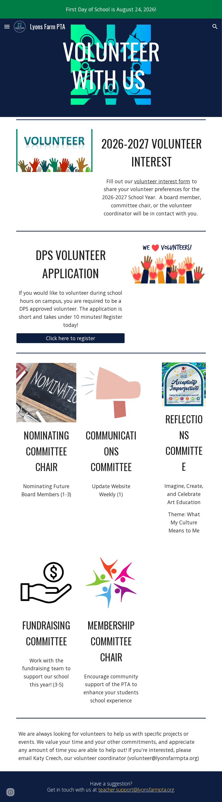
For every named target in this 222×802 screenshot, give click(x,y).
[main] (111, 68)
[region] (111, 9)
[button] (7, 26)
